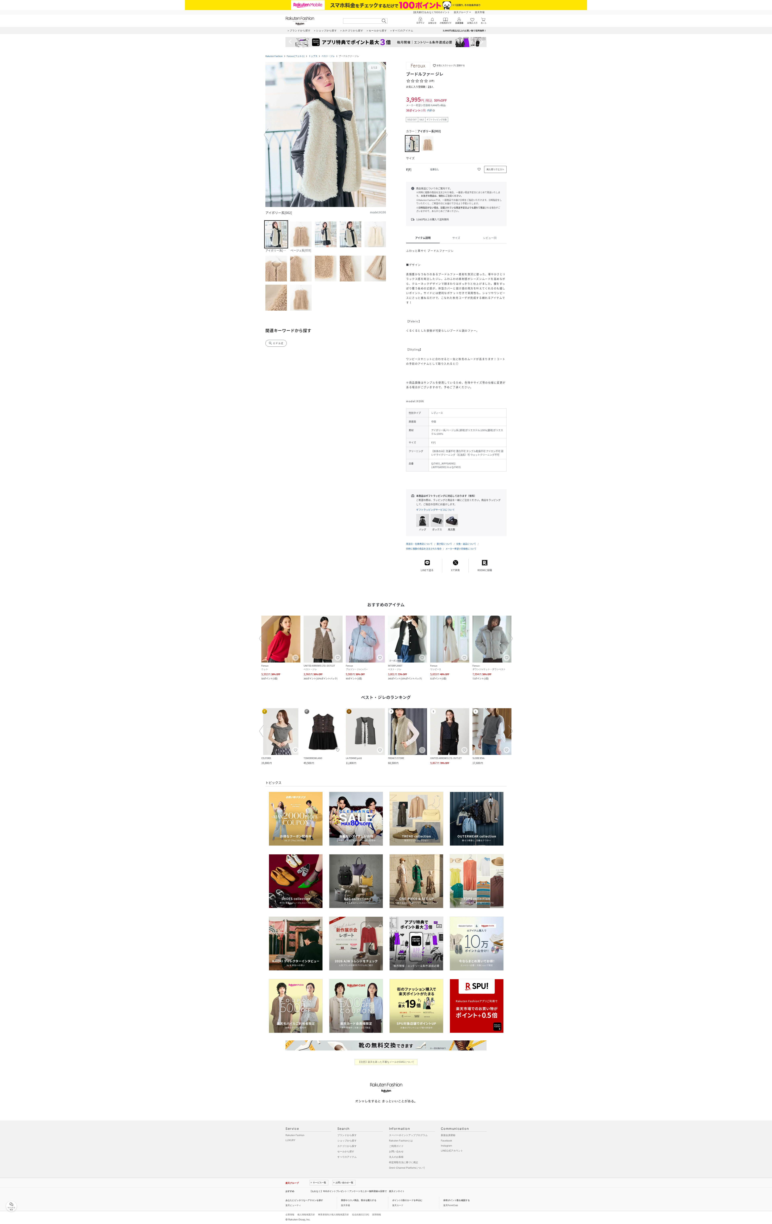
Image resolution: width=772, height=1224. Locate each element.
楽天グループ (461, 12)
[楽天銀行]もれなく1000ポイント (431, 12)
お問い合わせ (396, 1151)
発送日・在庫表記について (419, 544)
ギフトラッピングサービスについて (435, 510)
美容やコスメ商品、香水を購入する (358, 1200)
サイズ (456, 238)
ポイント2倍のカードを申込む (407, 1200)
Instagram (446, 1145)
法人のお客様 (396, 1156)
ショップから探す (347, 1140)
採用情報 (376, 1214)
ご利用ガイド (396, 1146)
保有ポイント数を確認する (456, 1200)
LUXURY (290, 1140)
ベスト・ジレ (328, 56)
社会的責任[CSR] (360, 1214)
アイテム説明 (423, 238)
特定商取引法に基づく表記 (403, 1162)
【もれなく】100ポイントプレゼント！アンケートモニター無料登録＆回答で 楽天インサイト (357, 1191)
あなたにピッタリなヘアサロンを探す (304, 1200)
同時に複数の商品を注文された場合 (423, 548)
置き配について (444, 544)
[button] (325, 135)
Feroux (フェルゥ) (296, 56)
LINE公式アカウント (452, 1150)
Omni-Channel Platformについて (407, 1167)
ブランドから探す (347, 1135)
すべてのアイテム (347, 1156)
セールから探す (345, 1151)
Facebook (446, 1140)
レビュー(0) (490, 238)
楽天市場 (480, 12)
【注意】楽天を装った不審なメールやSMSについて (386, 1061)
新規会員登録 (448, 1135)
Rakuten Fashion (274, 56)
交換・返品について (466, 544)
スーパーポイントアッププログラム (408, 1135)
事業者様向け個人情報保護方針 (333, 1214)
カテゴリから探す (347, 1146)
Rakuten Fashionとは (401, 1140)
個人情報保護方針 (306, 1214)
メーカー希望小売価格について (461, 548)
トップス (313, 56)
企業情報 (289, 1214)
